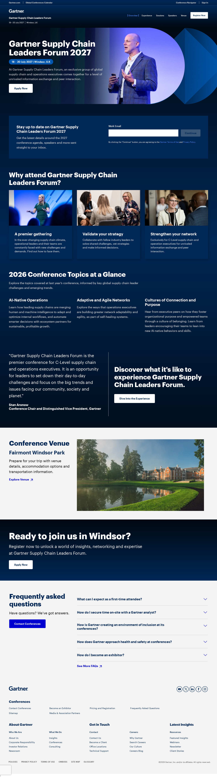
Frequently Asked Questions (144, 708)
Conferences (55, 742)
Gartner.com (14, 2)
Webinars (175, 742)
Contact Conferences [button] (27, 623)
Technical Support (98, 750)
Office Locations (97, 746)
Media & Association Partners (64, 713)
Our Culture (136, 746)
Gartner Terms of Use (169, 142)
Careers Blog (136, 750)
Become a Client (98, 742)
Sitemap (13, 713)
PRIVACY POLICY (29, 762)
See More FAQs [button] (88, 666)
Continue (190, 132)
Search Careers (138, 742)
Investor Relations (18, 746)
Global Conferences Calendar (39, 2)
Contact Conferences (20, 708)
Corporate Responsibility (22, 742)
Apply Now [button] (20, 88)
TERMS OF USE (48, 762)
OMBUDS (63, 762)
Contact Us (95, 738)
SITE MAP (75, 762)
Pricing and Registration (102, 708)
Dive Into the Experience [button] (134, 398)
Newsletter (175, 746)
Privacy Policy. (189, 142)
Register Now (199, 15)
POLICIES (13, 762)
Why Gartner (136, 738)
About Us (13, 738)
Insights (53, 738)
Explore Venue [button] (19, 479)
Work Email (114, 126)
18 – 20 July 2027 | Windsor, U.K (31, 61)
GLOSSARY (89, 762)
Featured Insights (179, 738)
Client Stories (177, 750)
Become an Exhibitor (60, 708)
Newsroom (14, 750)
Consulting (54, 746)
